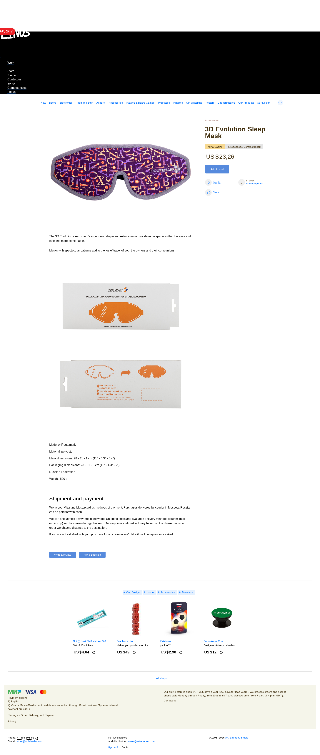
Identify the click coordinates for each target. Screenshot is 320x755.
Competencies (16, 87)
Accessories (116, 102)
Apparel (100, 102)
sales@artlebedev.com (141, 741)
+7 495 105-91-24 (27, 737)
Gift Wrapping (194, 102)
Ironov (11, 83)
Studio (11, 75)
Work (10, 62)
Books (52, 102)
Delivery (33, 715)
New (43, 102)
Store (10, 71)
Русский (113, 747)
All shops (161, 678)
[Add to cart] (93, 652)
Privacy (12, 721)
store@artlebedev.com (30, 741)
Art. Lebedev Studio (236, 737)
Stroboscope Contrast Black (244, 146)
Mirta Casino (215, 146)
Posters (210, 102)
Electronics (66, 102)
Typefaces (164, 102)
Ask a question (92, 554)
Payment (50, 715)
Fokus (11, 91)
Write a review (62, 554)
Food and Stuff (84, 102)
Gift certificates (226, 102)
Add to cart (217, 169)
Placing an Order (17, 715)
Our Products (246, 102)
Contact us (14, 79)
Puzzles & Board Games (140, 102)
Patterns (178, 102)
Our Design (263, 102)
